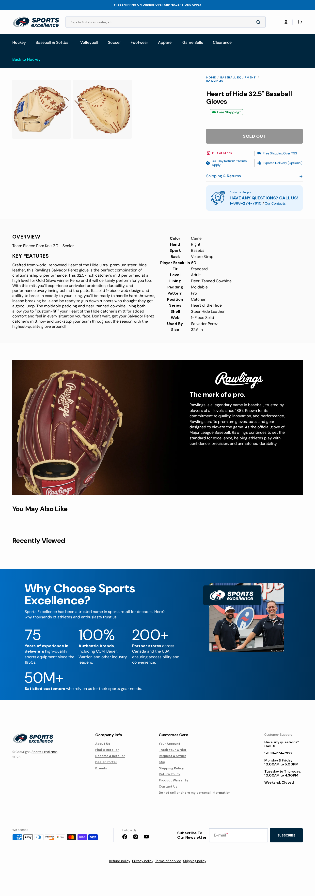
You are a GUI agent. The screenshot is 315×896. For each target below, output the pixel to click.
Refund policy (119, 861)
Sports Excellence (44, 752)
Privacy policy (142, 861)
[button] (286, 22)
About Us (102, 744)
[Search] (259, 22)
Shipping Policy (171, 768)
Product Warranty (173, 780)
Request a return (172, 756)
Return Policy (169, 774)
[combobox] (165, 22)
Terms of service (168, 861)
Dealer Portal (106, 762)
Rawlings (214, 80)
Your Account (169, 744)
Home (211, 77)
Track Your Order (173, 750)
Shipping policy (194, 861)
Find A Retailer (107, 750)
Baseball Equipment (238, 77)
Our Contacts (275, 203)
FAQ (162, 762)
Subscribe (286, 835)
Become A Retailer (110, 756)
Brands (101, 768)
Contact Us (168, 786)
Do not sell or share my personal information (195, 793)
